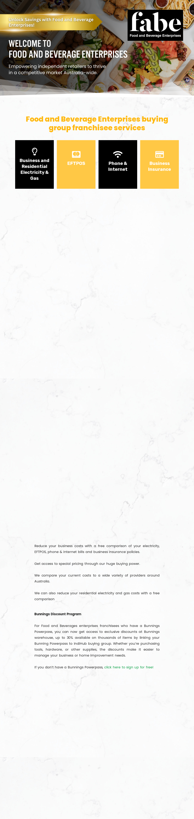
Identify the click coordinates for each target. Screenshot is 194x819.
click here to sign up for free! (129, 667)
